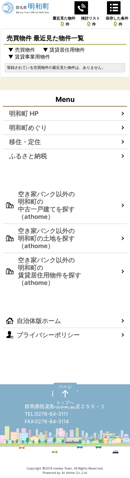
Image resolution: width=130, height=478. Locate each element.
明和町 (65, 394)
